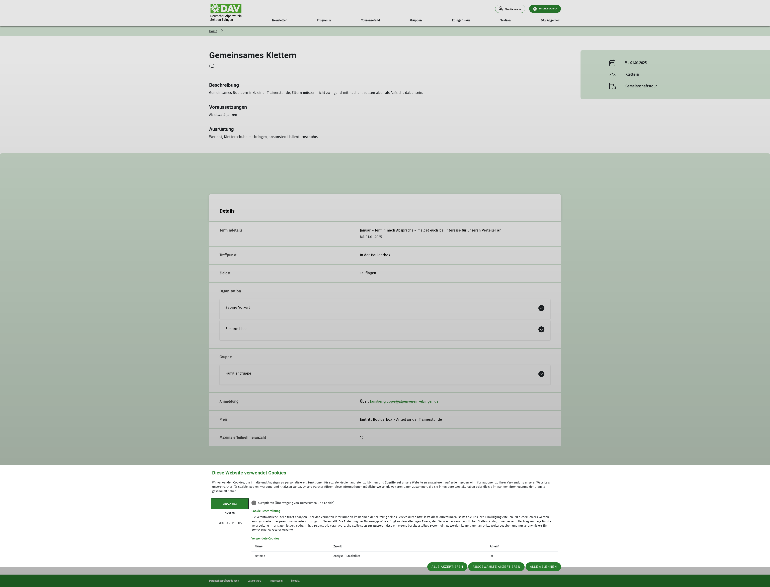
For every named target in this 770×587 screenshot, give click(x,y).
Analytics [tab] (230, 504)
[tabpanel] (404, 530)
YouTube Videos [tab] (230, 523)
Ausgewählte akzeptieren (496, 567)
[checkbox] (404, 503)
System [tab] (230, 513)
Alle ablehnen (543, 567)
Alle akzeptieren (447, 567)
